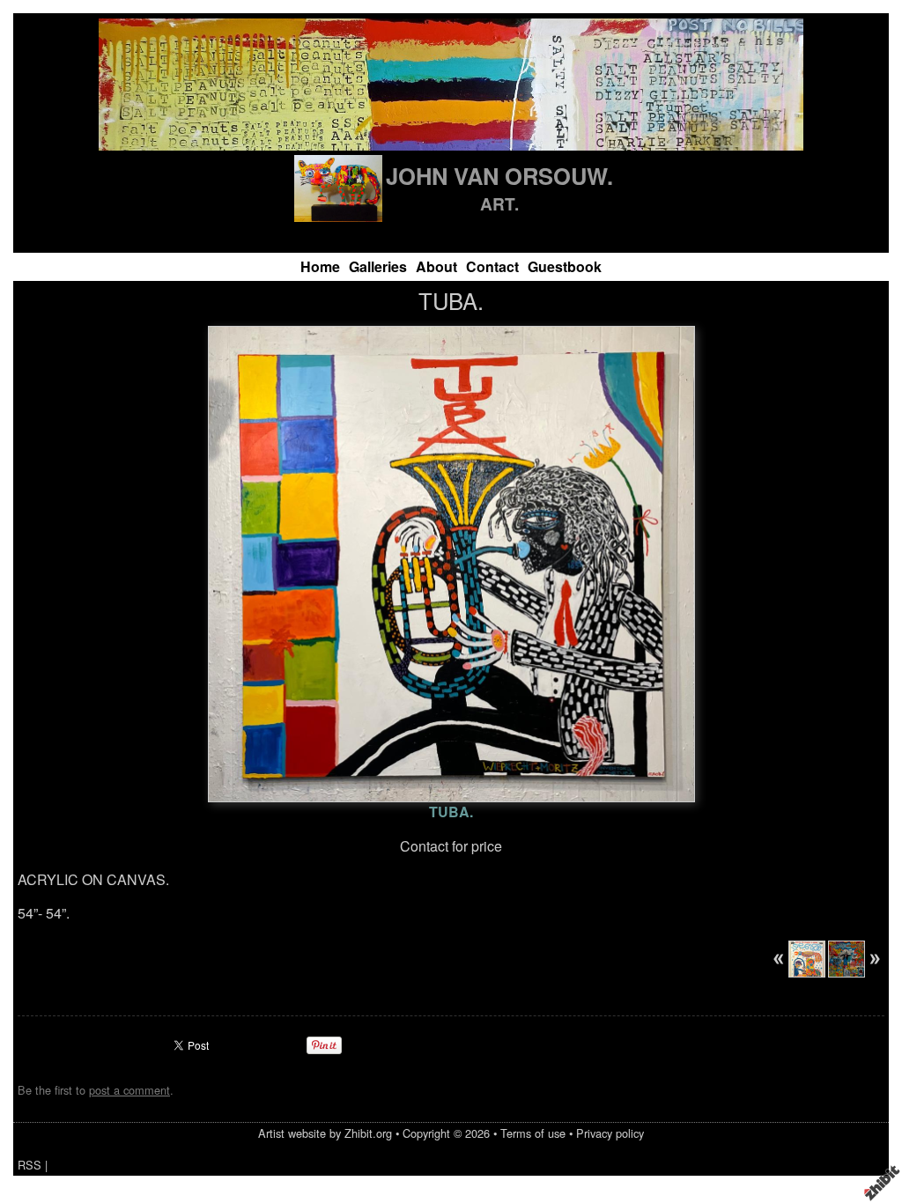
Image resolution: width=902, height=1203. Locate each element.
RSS (29, 1164)
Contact (492, 266)
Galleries (378, 266)
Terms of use (533, 1133)
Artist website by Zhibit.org (325, 1133)
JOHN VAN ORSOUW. (499, 175)
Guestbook (565, 266)
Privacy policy (610, 1133)
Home (320, 266)
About (436, 266)
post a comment (129, 1089)
